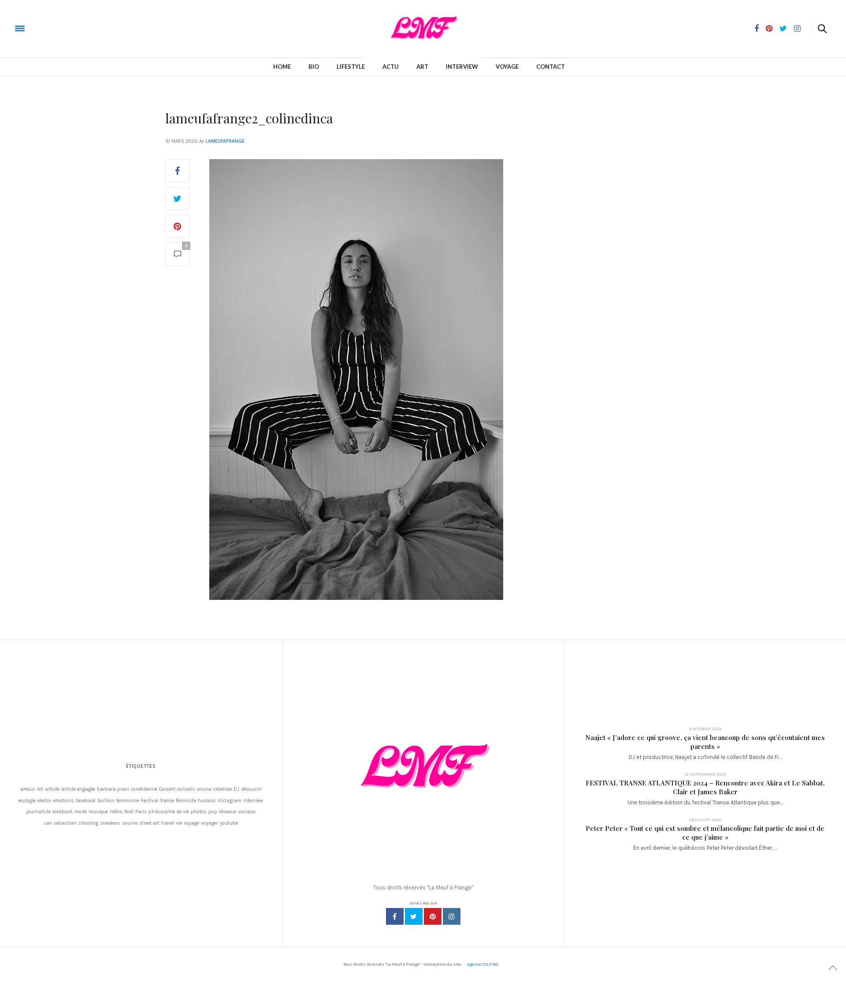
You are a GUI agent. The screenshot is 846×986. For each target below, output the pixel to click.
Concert (167, 789)
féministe (186, 801)
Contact (550, 66)
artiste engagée (78, 789)
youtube (229, 823)
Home (282, 66)
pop (212, 812)
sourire (129, 823)
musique (98, 812)
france (167, 801)
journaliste (38, 812)
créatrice (222, 789)
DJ (236, 789)
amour (27, 789)
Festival (150, 801)
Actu (390, 66)
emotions (63, 801)
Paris (141, 812)
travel (167, 823)
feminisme (127, 801)
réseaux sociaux (237, 812)
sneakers (110, 823)
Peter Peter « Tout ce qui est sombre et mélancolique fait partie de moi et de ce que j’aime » (705, 832)
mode (80, 812)
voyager (209, 823)
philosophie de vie (168, 812)
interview (253, 801)
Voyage (507, 66)
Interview (462, 66)
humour (207, 801)
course (204, 789)
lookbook (62, 812)
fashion (106, 801)
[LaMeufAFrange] (41, 28)
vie (179, 823)
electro (44, 801)
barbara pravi (113, 789)
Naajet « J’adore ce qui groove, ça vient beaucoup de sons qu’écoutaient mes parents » (705, 742)
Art (422, 66)
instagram (229, 801)
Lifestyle (351, 66)
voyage (191, 823)
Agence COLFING (482, 964)
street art (149, 823)
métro (116, 812)
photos (199, 812)
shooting (88, 823)
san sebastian (60, 823)
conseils (186, 789)
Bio (313, 66)
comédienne (144, 789)
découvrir (251, 789)
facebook (86, 801)
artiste (52, 789)
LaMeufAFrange (225, 141)
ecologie (27, 801)
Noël (129, 812)
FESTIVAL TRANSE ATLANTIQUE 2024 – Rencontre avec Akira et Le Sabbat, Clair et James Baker (705, 787)
